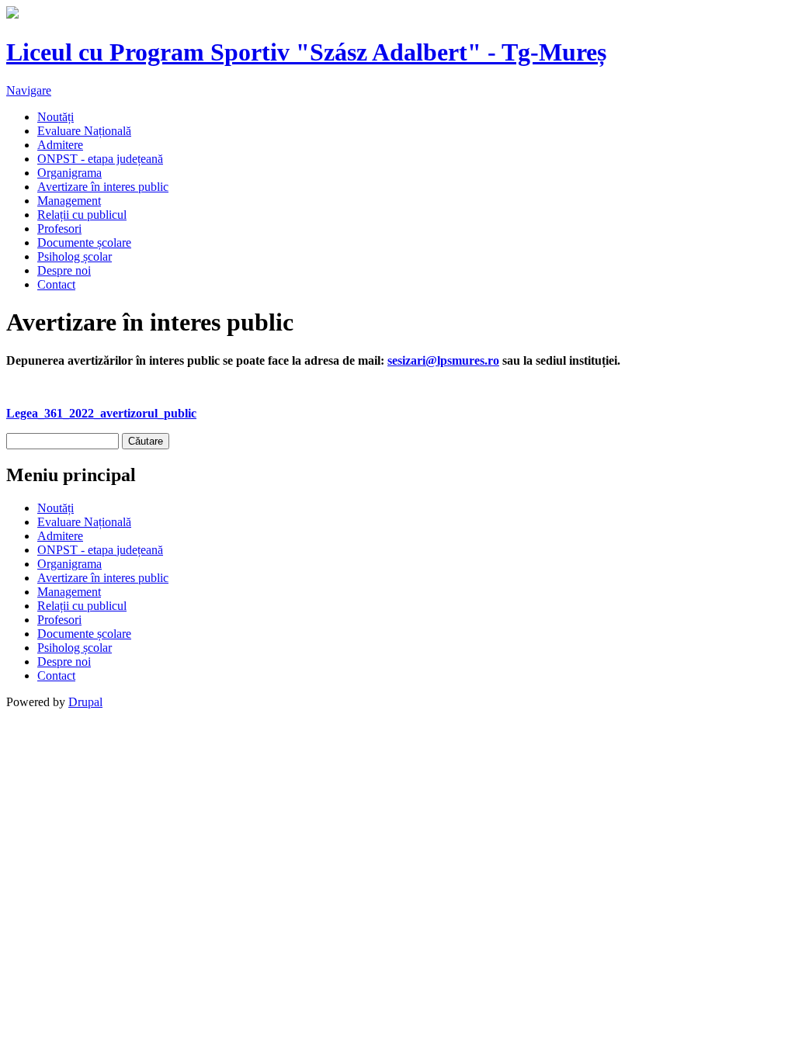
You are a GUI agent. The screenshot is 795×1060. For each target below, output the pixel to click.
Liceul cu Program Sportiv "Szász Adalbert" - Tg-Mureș (306, 52)
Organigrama (69, 172)
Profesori (59, 228)
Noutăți (55, 116)
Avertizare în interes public (102, 186)
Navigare (28, 90)
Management (69, 200)
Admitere (60, 144)
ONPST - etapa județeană (100, 158)
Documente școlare (84, 242)
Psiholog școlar (74, 256)
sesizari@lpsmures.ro (443, 360)
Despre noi (64, 270)
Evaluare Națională (84, 130)
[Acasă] (12, 14)
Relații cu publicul (82, 214)
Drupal (85, 701)
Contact (56, 284)
